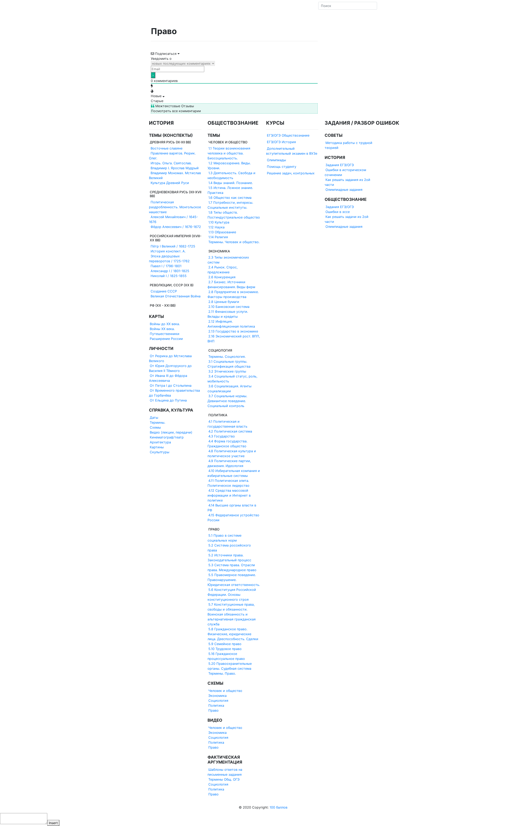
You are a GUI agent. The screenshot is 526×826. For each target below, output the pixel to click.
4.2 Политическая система (230, 431)
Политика (216, 705)
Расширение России (166, 339)
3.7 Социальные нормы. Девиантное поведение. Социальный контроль (227, 401)
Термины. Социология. (227, 356)
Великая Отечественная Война (176, 296)
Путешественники (164, 334)
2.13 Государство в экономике (233, 331)
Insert (53, 823)
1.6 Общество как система (229, 198)
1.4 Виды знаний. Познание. (230, 183)
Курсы (249, 6)
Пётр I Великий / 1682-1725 (173, 246)
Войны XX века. (162, 329)
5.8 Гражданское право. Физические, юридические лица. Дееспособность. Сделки (233, 634)
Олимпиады (276, 160)
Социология (218, 700)
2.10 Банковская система (228, 307)
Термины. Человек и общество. (234, 242)
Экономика (217, 696)
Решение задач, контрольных (291, 173)
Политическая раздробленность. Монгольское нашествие (175, 207)
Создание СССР (164, 291)
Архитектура (160, 442)
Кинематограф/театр (167, 437)
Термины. (157, 422)
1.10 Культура (218, 222)
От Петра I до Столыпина (170, 385)
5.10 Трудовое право (225, 649)
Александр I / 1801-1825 (170, 271)
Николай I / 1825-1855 (169, 276)
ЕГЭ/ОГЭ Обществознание (288, 135)
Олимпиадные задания (343, 190)
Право (213, 710)
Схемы (155, 427)
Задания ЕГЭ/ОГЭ (339, 165)
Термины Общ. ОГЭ (224, 779)
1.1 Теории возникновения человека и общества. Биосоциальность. (229, 153)
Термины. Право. (222, 673)
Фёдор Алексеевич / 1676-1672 (176, 227)
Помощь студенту (281, 167)
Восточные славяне (166, 148)
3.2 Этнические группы (227, 371)
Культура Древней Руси (170, 183)
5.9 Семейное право (224, 644)
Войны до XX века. (165, 324)
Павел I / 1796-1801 (166, 266)
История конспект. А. (168, 251)
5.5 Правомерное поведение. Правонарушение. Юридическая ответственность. (234, 580)
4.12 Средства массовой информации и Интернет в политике (229, 495)
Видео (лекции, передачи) (171, 432)
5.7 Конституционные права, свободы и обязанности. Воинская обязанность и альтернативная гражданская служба (232, 614)
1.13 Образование (222, 232)
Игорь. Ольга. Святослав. (171, 163)
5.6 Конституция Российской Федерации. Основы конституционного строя (232, 595)
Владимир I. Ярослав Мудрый (175, 168)
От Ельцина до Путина (168, 400)
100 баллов (162, 5)
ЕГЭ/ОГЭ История (281, 142)
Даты (154, 417)
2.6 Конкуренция (221, 277)
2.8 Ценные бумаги (223, 302)
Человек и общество (225, 691)
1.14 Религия (218, 237)
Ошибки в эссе (337, 212)
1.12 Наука (216, 227)
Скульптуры (159, 452)
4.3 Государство (221, 436)
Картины (157, 447)
